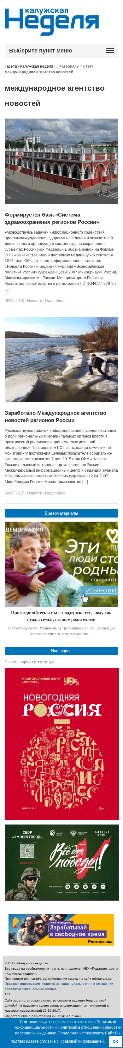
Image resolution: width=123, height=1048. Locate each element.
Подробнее (55, 300)
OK (115, 1041)
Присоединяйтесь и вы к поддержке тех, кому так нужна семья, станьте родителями (61, 616)
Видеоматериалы (61, 513)
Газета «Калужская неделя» (30, 66)
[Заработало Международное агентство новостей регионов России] (61, 401)
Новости (34, 300)
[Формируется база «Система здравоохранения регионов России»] (61, 202)
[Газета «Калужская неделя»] (52, 32)
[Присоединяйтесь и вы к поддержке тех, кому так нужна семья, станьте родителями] (61, 564)
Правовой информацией (82, 1041)
